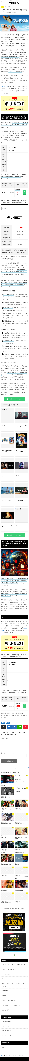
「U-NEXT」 (12, 71)
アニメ (6, 1026)
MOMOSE (11, 1059)
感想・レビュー (5, 738)
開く (24, 192)
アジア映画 (7, 1021)
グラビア (6, 1030)
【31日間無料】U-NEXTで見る (14, 399)
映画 (2, 6)
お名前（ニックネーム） (8, 753)
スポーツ (6, 1035)
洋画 (8, 722)
